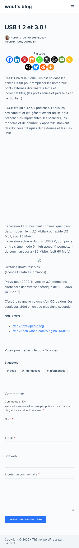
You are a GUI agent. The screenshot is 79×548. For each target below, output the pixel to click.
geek (11, 370)
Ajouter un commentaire (22, 474)
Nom (9, 419)
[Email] (61, 59)
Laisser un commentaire (25, 519)
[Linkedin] (17, 59)
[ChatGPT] (54, 59)
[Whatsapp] (39, 59)
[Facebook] (9, 59)
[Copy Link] (69, 59)
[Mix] (32, 59)
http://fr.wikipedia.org (28, 326)
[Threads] (28, 67)
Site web (11, 456)
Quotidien (30, 41)
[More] (50, 67)
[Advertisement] (39, 179)
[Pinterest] (24, 59)
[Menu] (72, 6)
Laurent (10, 543)
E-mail (10, 437)
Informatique (13, 41)
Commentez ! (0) (15, 401)
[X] (47, 59)
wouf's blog (18, 6)
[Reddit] (43, 67)
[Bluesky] (35, 67)
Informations (31, 370)
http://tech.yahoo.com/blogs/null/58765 (41, 331)
